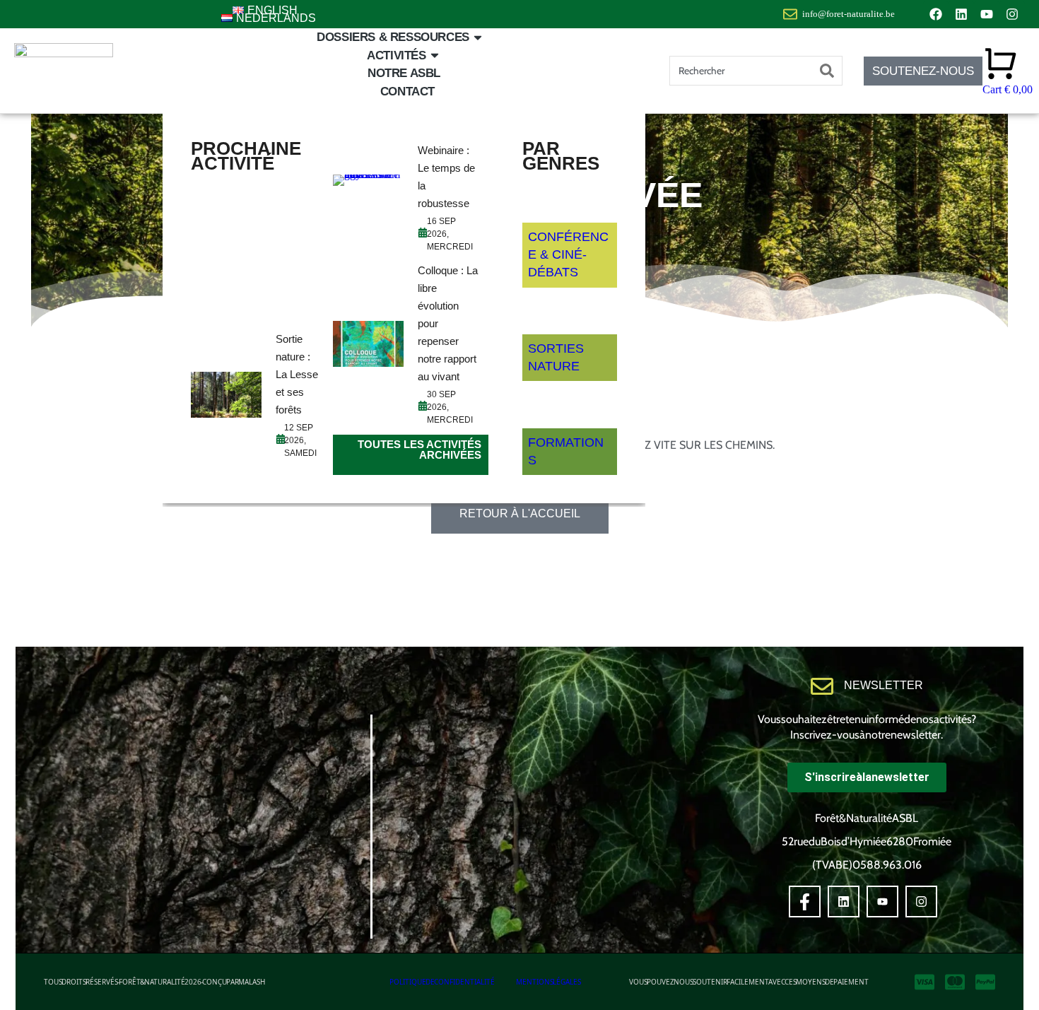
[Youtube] (986, 14)
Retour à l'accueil (519, 513)
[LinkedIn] (843, 901)
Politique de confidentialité (442, 982)
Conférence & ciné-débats (568, 254)
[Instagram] (1012, 14)
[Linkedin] (961, 14)
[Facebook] (936, 14)
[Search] (827, 71)
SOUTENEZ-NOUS (923, 71)
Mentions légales (548, 982)
